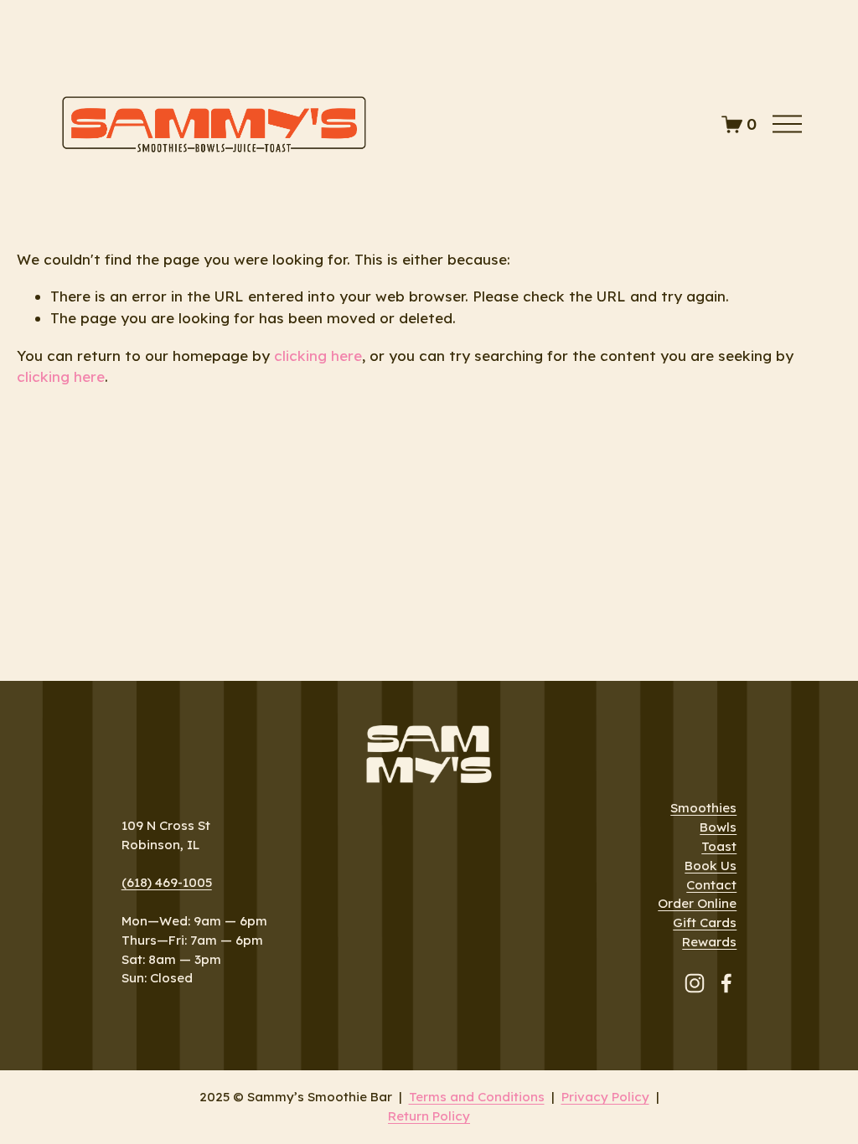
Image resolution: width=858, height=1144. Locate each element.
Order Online (697, 903)
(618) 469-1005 (166, 882)
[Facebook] (726, 983)
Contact (711, 885)
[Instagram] (695, 983)
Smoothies (703, 808)
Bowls (718, 827)
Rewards (709, 942)
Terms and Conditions (477, 1097)
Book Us (711, 865)
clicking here (318, 355)
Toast (719, 846)
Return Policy (429, 1116)
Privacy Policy (605, 1097)
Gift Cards (705, 922)
